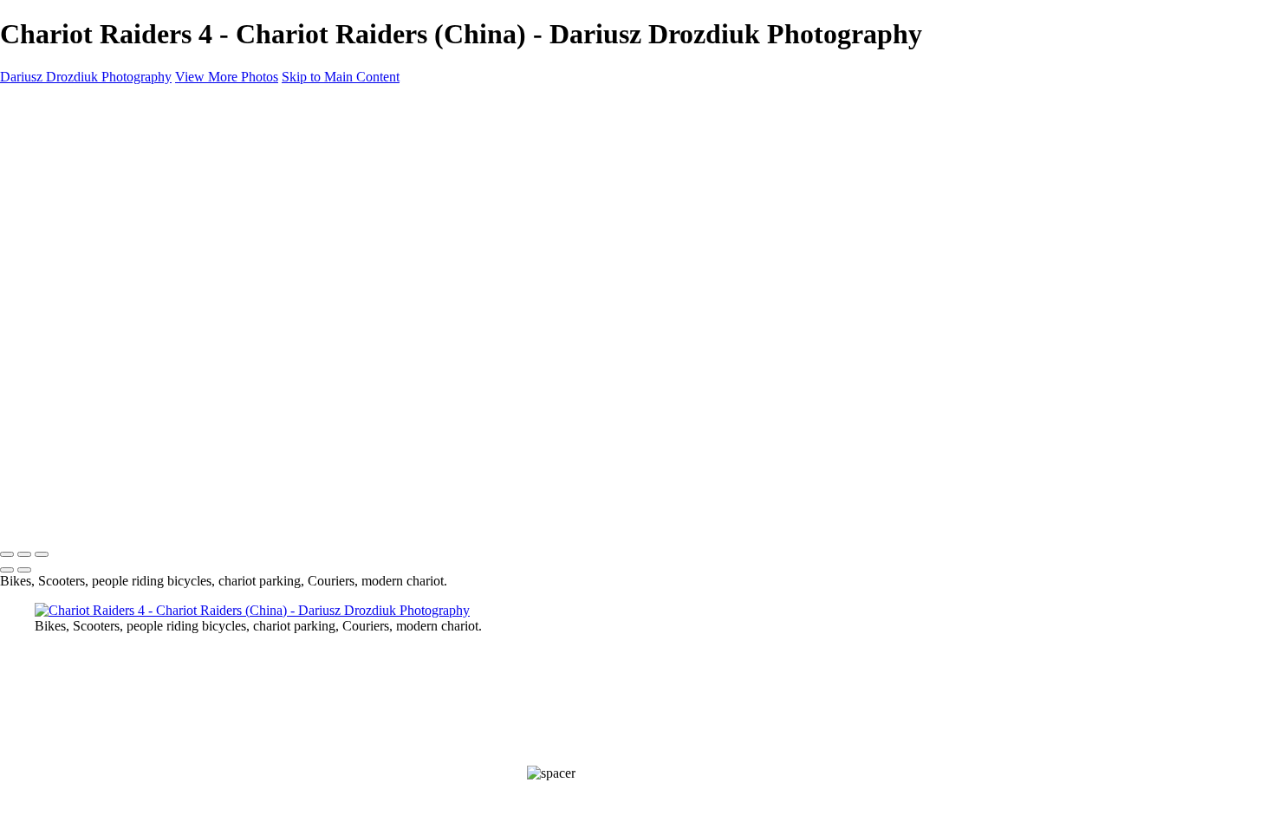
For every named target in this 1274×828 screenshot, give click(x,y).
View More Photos (226, 76)
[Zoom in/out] (42, 554)
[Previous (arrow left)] (7, 569)
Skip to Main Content (341, 76)
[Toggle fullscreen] (24, 554)
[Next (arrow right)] (24, 569)
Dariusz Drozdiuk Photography (96, 516)
